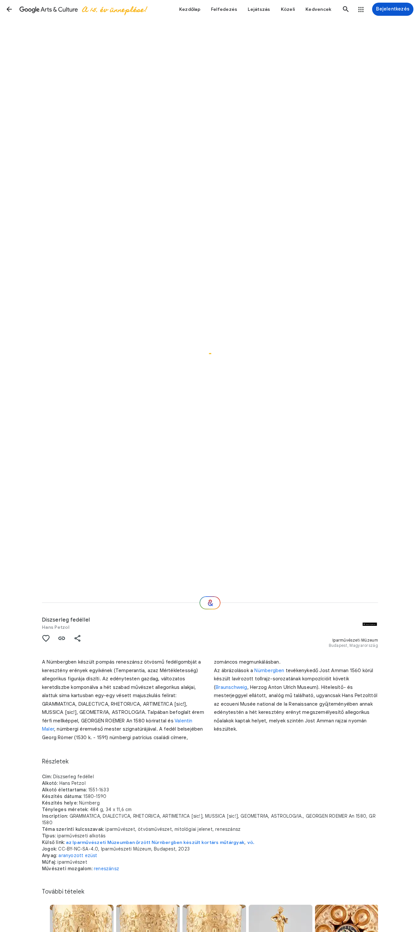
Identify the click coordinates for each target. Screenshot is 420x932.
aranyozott (70, 855)
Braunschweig (231, 687)
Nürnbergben (269, 670)
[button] (9, 9)
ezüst (91, 855)
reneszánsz (106, 869)
